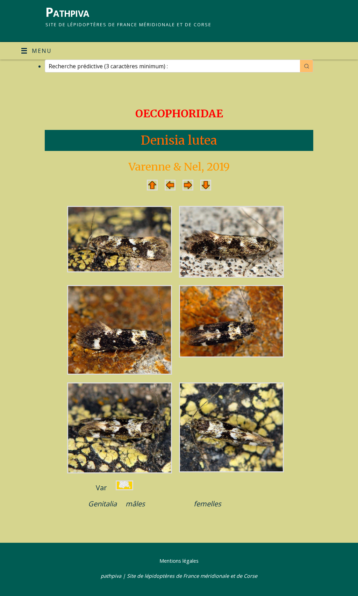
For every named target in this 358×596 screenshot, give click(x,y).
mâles (135, 503)
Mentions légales (179, 560)
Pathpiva (67, 12)
